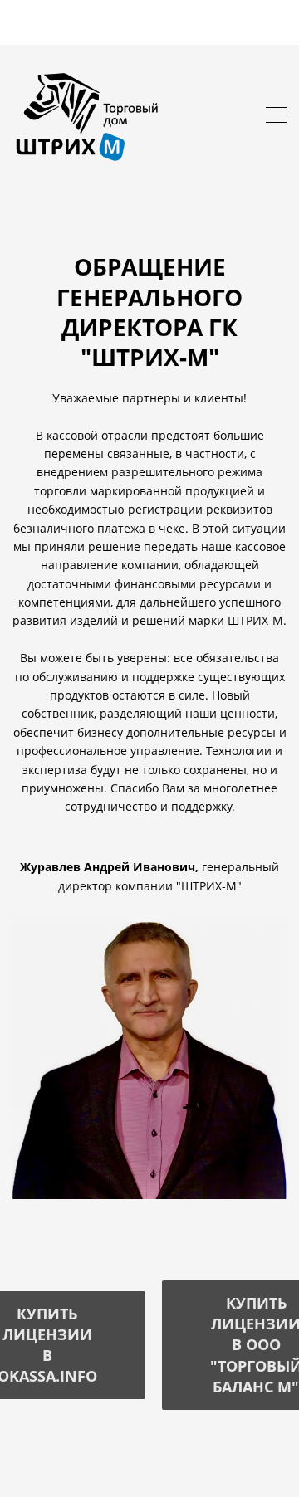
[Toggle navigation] (276, 117)
